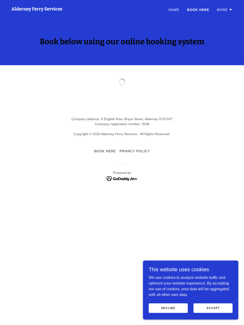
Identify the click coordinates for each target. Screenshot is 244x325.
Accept (212, 308)
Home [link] (173, 10)
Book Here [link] (198, 10)
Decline (168, 308)
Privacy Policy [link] (135, 151)
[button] (225, 10)
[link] (36, 9)
